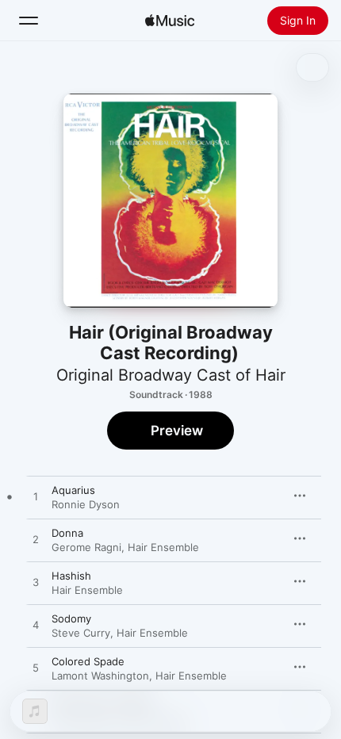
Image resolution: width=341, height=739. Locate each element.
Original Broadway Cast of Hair (170, 375)
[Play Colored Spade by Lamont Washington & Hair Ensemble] (36, 668)
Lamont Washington (100, 675)
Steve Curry (81, 632)
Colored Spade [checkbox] (88, 661)
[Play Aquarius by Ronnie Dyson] (36, 497)
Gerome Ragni (86, 547)
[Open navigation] (28, 20)
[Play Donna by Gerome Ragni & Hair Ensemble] (36, 540)
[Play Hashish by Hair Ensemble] (36, 583)
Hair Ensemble (163, 547)
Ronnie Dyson (86, 504)
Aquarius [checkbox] (73, 490)
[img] (169, 20)
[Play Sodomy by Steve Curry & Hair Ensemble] (36, 625)
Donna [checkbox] (67, 532)
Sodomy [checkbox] (71, 618)
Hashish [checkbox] (71, 575)
